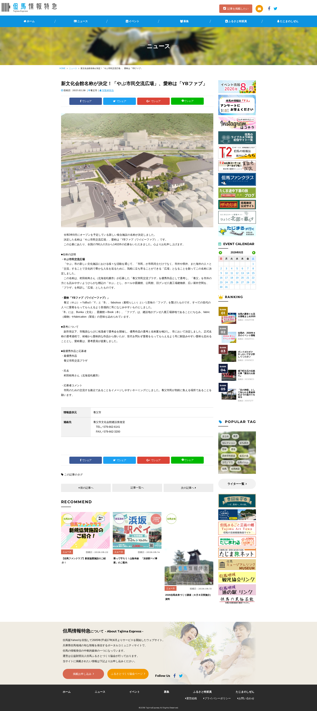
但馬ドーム (243, 462)
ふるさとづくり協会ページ (127, 673)
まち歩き (244, 443)
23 (221, 282)
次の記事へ (187, 487)
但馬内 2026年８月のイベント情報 (246, 334)
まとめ (225, 436)
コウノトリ (227, 462)
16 (221, 277)
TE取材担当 (108, 90)
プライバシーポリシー (217, 698)
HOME (62, 68)
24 (226, 282)
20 (242, 277)
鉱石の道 (244, 456)
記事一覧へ (137, 487)
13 (242, 273)
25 (231, 282)
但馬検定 (235, 469)
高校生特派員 (228, 456)
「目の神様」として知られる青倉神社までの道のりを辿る (246, 393)
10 (226, 273)
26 (237, 282)
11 (231, 273)
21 (248, 277)
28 (248, 282)
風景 (235, 436)
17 (226, 277)
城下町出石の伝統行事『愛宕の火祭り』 (246, 373)
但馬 (224, 469)
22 (253, 277)
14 (248, 273)
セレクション (228, 443)
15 (253, 273)
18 (231, 277)
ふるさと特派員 (237, 21)
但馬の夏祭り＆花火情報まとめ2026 (246, 315)
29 (253, 282)
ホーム (31, 21)
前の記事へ (86, 487)
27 (242, 282)
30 (221, 287)
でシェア (86, 101)
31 (226, 287)
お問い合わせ (246, 698)
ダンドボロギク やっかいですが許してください (246, 354)
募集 (186, 21)
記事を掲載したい (237, 8)
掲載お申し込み (82, 674)
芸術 (224, 449)
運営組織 (191, 698)
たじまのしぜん (289, 21)
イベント (134, 21)
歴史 (233, 449)
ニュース (82, 21)
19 (237, 277)
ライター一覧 (236, 483)
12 (237, 273)
